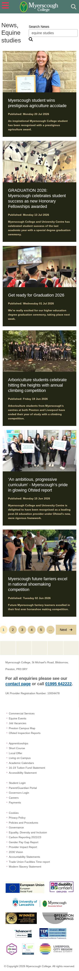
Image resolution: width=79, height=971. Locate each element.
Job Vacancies (17, 723)
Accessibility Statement (23, 772)
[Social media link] (8, 648)
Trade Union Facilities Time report (29, 861)
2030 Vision (16, 852)
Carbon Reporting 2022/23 (25, 837)
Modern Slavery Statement (25, 866)
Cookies (14, 812)
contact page (18, 683)
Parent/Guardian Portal (23, 787)
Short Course (17, 748)
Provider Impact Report (23, 847)
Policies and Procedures (23, 822)
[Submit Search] (73, 6)
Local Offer (15, 753)
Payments (15, 802)
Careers (14, 797)
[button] (4, 6)
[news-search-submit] (31, 39)
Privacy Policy (17, 817)
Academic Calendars (21, 762)
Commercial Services (22, 713)
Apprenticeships (18, 743)
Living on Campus (20, 757)
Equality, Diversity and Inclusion (28, 832)
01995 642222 (58, 683)
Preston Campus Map (22, 728)
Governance (16, 827)
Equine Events (17, 718)
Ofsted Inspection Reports (24, 733)
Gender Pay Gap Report (23, 842)
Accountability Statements (24, 856)
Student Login (17, 782)
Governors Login (19, 792)
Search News (39, 27)
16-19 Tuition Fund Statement (27, 767)
